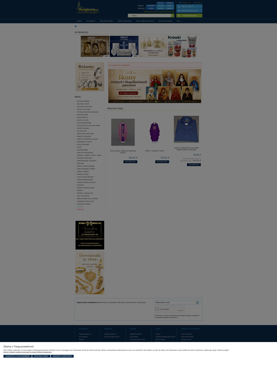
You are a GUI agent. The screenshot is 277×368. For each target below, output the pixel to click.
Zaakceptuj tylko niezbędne (18, 356)
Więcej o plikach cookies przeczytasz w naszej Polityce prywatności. (27, 352)
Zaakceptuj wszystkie (62, 356)
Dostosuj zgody (41, 356)
